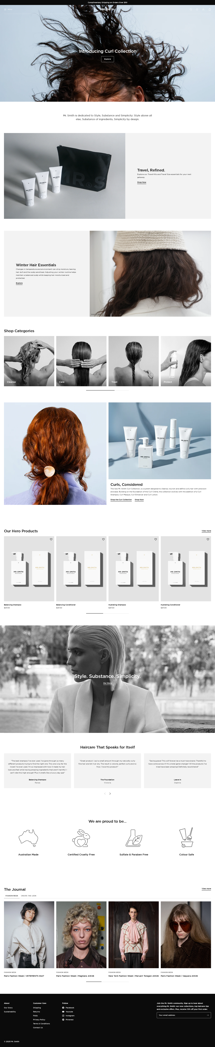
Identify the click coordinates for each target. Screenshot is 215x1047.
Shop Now (139, 500)
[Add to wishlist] (51, 539)
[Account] (203, 9)
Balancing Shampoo (12, 605)
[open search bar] (191, 9)
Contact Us (38, 1027)
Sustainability (10, 1012)
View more (206, 531)
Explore (107, 59)
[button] (197, 9)
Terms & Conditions (41, 1023)
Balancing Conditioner (66, 605)
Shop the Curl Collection (121, 500)
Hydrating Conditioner (170, 605)
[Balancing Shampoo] (29, 568)
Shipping (37, 1008)
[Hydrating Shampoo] (133, 568)
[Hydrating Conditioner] (186, 568)
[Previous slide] (105, 793)
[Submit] (208, 1015)
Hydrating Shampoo (117, 605)
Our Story (107, 683)
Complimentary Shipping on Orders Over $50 (107, 2)
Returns (36, 1012)
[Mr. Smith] (107, 9)
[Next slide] (109, 793)
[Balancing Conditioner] (81, 568)
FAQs (35, 1016)
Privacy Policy (39, 1020)
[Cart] (210, 9)
